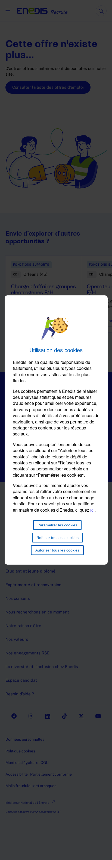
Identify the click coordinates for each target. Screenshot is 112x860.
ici (92, 510)
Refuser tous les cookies (57, 537)
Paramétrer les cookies (57, 525)
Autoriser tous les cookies (57, 550)
